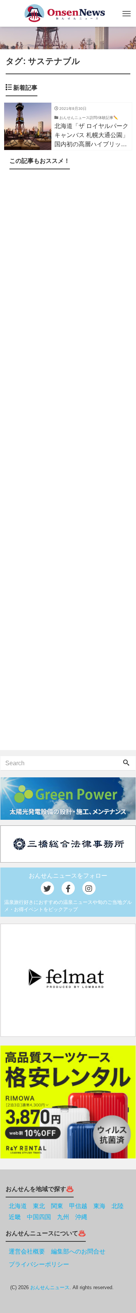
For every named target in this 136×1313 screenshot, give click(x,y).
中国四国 (39, 1217)
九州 (63, 1217)
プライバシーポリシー (39, 1264)
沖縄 (81, 1217)
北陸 (117, 1206)
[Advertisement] (68, 461)
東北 (39, 1206)
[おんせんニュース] (64, 13)
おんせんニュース (50, 1287)
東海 (99, 1206)
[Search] (126, 763)
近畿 (15, 1217)
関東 (57, 1206)
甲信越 (78, 1206)
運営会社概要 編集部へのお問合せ (57, 1251)
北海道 (18, 1206)
